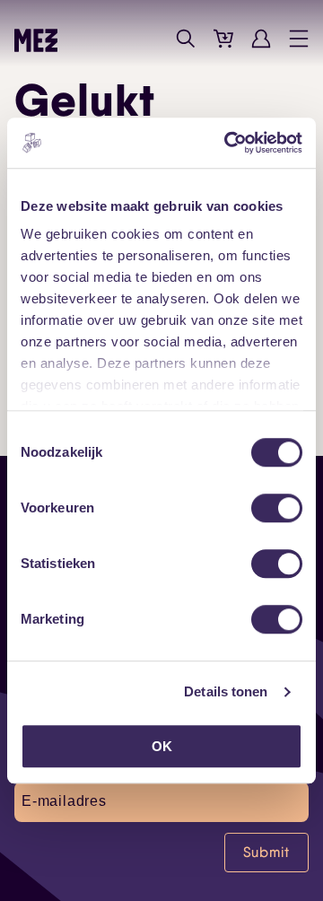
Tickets (223, 38)
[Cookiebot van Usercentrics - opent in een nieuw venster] (227, 142)
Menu (299, 38)
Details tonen (225, 691)
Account (261, 38)
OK (162, 746)
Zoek (186, 38)
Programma (148, 38)
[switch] (276, 508)
